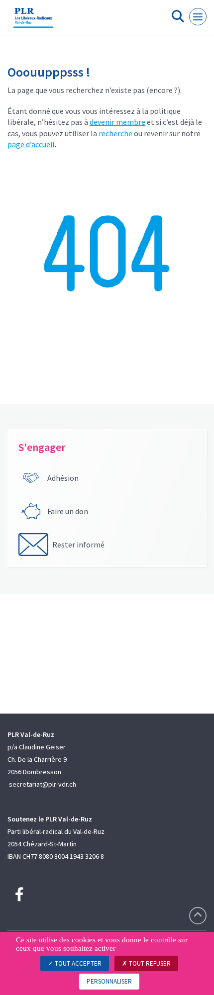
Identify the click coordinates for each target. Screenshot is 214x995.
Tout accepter (77, 963)
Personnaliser (109, 981)
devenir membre (117, 122)
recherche (115, 133)
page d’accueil (31, 144)
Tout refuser (149, 963)
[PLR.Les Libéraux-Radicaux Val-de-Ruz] (33, 21)
